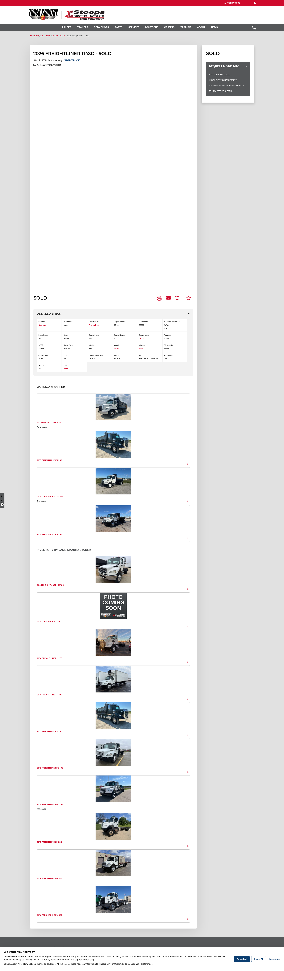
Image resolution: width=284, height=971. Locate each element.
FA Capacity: (143, 322)
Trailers (82, 27)
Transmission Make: (96, 355)
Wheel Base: (168, 355)
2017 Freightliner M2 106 (50, 497)
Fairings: (167, 335)
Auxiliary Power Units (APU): (172, 323)
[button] (255, 3)
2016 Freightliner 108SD (50, 915)
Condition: (68, 322)
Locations (151, 27)
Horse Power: (69, 345)
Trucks (66, 27)
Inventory (34, 35)
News (214, 27)
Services (133, 27)
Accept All (242, 959)
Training (185, 27)
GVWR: (41, 345)
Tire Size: (67, 355)
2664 (141, 348)
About (201, 27)
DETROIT (143, 338)
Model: (116, 345)
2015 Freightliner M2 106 (50, 768)
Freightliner (94, 325)
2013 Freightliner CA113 (49, 622)
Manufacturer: (94, 322)
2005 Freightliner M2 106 (50, 585)
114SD (116, 348)
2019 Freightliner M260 (49, 534)
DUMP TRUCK (58, 35)
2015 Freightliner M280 (49, 842)
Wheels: (41, 365)
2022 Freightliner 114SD (49, 422)
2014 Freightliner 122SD (49, 658)
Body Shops (101, 27)
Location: (42, 322)
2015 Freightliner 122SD (49, 460)
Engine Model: (119, 322)
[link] (159, 299)
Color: (66, 335)
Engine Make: (144, 335)
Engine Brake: (94, 335)
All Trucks (45, 35)
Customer (42, 325)
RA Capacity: (168, 345)
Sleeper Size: (43, 355)
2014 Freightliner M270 (49, 695)
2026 (66, 368)
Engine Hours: (119, 335)
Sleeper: (117, 355)
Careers (169, 27)
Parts (118, 27)
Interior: (92, 345)
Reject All (258, 959)
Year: (65, 365)
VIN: (140, 355)
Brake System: (43, 335)
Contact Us (233, 3)
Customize (274, 959)
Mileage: (142, 345)
